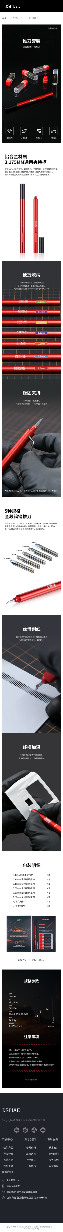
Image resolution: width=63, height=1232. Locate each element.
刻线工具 (18, 18)
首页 (4, 18)
